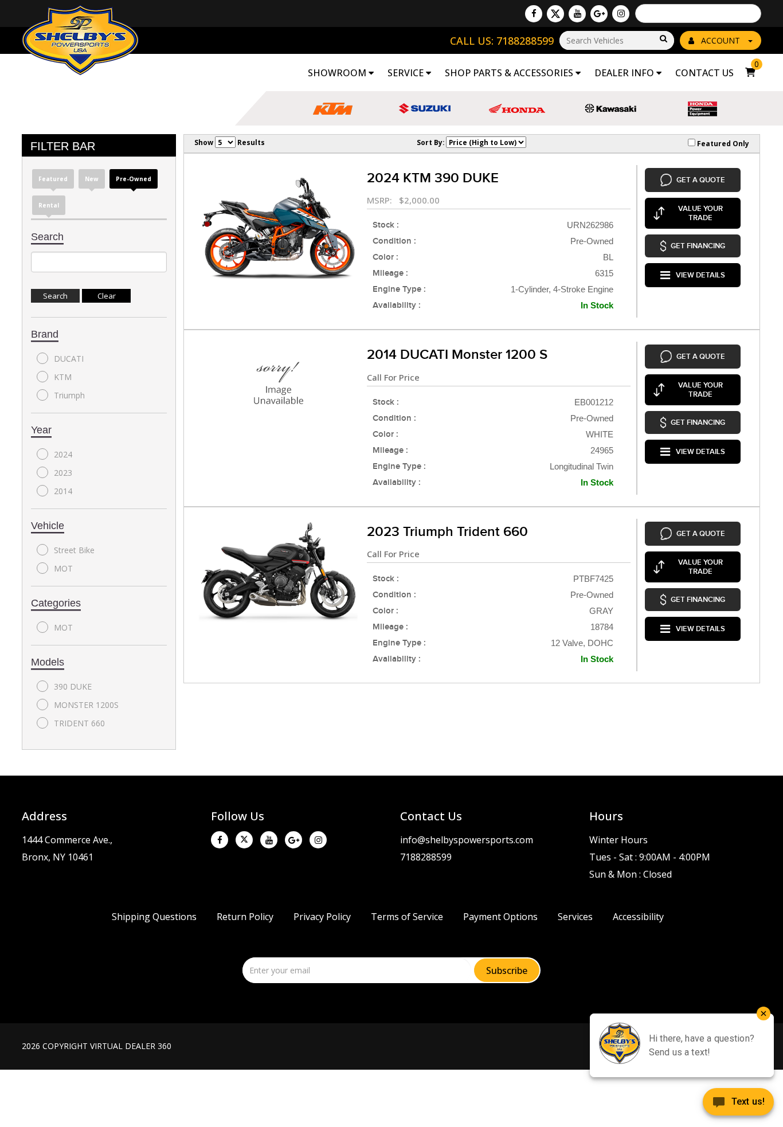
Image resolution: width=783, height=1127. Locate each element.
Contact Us (704, 72)
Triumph (69, 395)
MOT (63, 568)
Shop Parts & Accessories (510, 72)
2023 (63, 472)
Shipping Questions (154, 916)
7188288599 (426, 857)
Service (406, 72)
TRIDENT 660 (79, 723)
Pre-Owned (133, 179)
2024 (63, 454)
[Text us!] (738, 1104)
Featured (53, 179)
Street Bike (74, 550)
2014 (63, 491)
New (92, 179)
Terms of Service (407, 916)
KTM (63, 376)
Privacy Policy (322, 916)
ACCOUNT (720, 40)
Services (575, 916)
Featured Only (722, 143)
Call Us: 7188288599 (502, 41)
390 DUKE (73, 686)
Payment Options (500, 916)
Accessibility (638, 916)
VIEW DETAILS (700, 275)
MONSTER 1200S (86, 704)
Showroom (338, 72)
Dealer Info (625, 72)
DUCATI (69, 358)
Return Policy (245, 916)
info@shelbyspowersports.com (466, 839)
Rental (48, 205)
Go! (662, 39)
